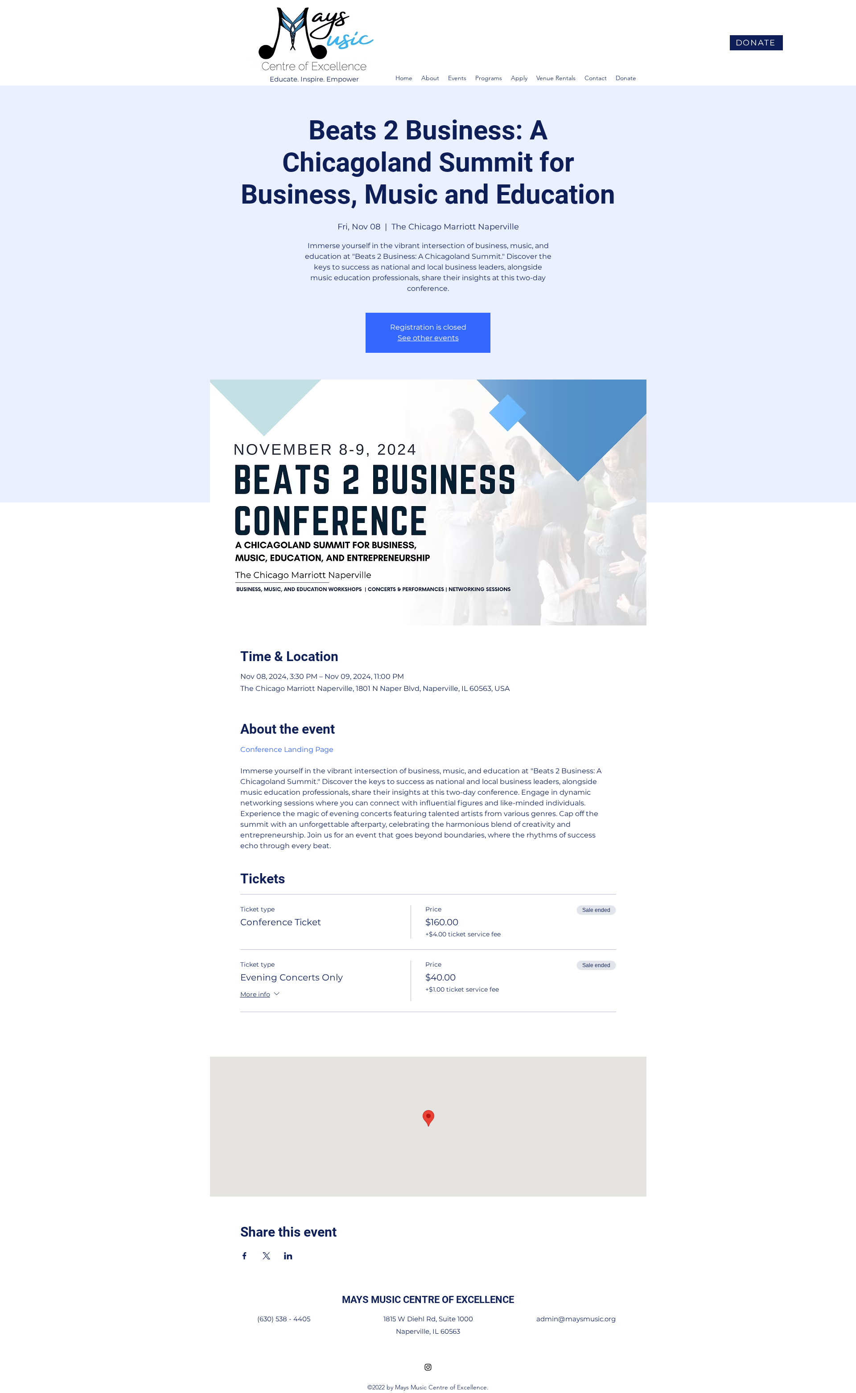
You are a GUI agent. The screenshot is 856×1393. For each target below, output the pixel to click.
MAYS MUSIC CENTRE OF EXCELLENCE (428, 1299)
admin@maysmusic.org (576, 1319)
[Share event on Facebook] (244, 1255)
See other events (428, 338)
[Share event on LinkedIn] (288, 1255)
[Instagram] (428, 1367)
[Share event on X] (266, 1255)
